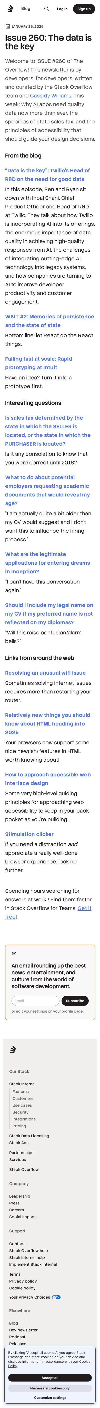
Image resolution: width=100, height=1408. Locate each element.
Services (17, 1159)
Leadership (19, 1196)
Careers (16, 1209)
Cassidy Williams (50, 95)
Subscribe (75, 1001)
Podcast (17, 1336)
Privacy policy (23, 1281)
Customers (23, 1098)
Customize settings (50, 1398)
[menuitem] (47, 9)
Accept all (50, 1378)
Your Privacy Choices (30, 1297)
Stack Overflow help (28, 1250)
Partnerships (21, 1152)
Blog (13, 1323)
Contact (17, 1243)
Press (14, 1203)
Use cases (22, 1105)
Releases (17, 1343)
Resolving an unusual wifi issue (45, 673)
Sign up (84, 9)
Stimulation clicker (29, 834)
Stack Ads (18, 1142)
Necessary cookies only (50, 1388)
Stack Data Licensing (29, 1135)
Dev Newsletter (23, 1330)
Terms (15, 1274)
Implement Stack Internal (33, 1264)
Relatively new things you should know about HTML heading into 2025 (47, 724)
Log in (62, 9)
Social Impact (22, 1216)
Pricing (19, 1125)
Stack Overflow (24, 1169)
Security (21, 1112)
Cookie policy (22, 1288)
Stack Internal (22, 1084)
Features (21, 1091)
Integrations (24, 1119)
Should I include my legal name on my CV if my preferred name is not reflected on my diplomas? (49, 614)
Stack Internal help (27, 1257)
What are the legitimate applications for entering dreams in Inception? (47, 563)
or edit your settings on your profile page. (48, 1011)
